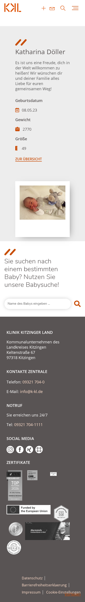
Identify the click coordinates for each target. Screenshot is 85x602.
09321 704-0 (33, 382)
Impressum (31, 592)
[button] (8, 594)
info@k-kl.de (31, 391)
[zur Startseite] (13, 7)
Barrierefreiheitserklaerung (44, 585)
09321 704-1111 (28, 424)
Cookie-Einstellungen (63, 592)
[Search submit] (77, 304)
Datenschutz (32, 578)
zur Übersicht (28, 159)
